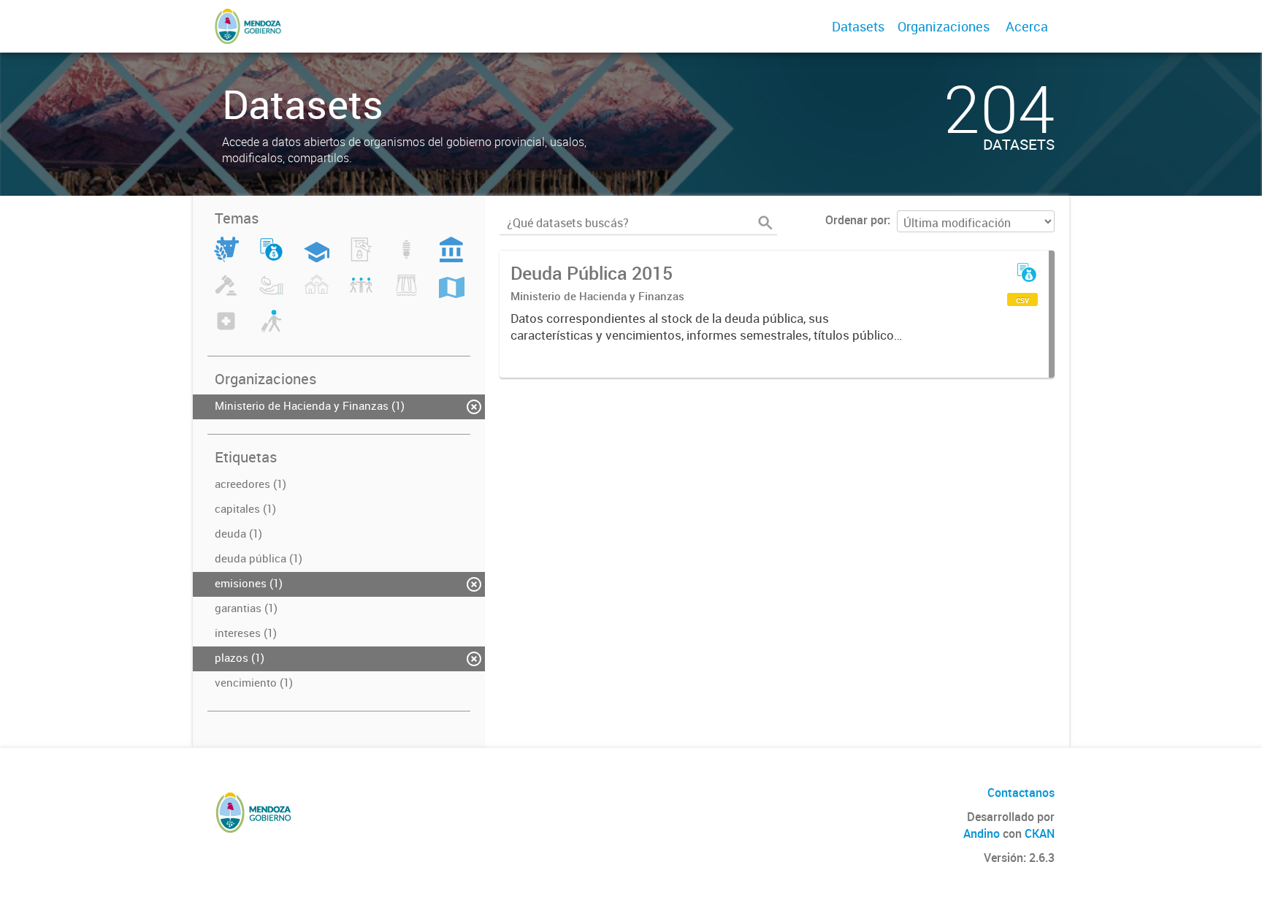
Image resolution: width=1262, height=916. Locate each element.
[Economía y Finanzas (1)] (271, 258)
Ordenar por (856, 220)
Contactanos (1021, 793)
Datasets (858, 26)
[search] (765, 222)
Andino (981, 833)
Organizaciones (944, 26)
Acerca (1027, 26)
